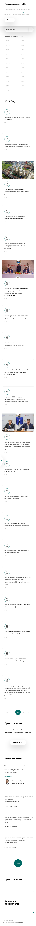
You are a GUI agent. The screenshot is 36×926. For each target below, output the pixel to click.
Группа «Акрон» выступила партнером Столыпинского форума (18, 607)
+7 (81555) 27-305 (10, 847)
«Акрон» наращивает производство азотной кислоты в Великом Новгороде (18, 156)
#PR (5, 149)
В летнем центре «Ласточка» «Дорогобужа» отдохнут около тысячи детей (18, 192)
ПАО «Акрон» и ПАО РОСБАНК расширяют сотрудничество (18, 219)
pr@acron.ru (8, 776)
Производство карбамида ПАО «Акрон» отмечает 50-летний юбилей (18, 634)
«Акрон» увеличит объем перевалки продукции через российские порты (18, 318)
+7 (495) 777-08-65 (10, 772)
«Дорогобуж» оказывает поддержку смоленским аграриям (18, 499)
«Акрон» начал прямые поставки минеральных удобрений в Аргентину (18, 661)
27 (7, 712)
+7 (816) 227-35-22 (10, 806)
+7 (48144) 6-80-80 (10, 827)
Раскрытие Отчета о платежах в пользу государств (18, 120)
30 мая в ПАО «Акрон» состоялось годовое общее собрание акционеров (18, 526)
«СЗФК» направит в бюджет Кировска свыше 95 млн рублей (18, 553)
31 (29, 712)
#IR (5, 122)
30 (23, 712)
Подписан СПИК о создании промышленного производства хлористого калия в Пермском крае (18, 409)
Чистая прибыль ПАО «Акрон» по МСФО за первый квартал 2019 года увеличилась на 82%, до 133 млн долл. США (18, 580)
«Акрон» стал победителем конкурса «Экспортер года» (18, 472)
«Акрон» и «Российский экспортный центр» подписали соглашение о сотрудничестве (18, 372)
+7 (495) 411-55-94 (17, 770)
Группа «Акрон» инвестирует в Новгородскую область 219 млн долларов (18, 255)
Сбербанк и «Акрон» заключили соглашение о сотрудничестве (18, 345)
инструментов (24, 12)
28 (12, 712)
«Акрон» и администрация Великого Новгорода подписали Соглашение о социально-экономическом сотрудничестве (18, 291)
